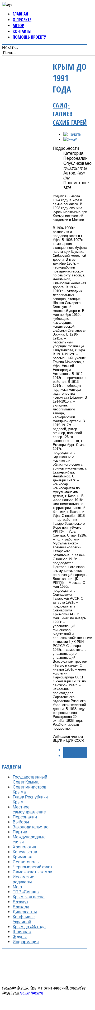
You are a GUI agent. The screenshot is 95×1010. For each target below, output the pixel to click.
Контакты (22, 31)
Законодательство (31, 827)
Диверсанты (25, 911)
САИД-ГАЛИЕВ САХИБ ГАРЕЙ (70, 114)
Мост (17, 886)
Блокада (21, 906)
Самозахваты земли (32, 871)
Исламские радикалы (23, 879)
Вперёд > (71, 755)
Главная (20, 14)
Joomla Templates (31, 993)
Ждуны (20, 936)
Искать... (10, 47)
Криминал (22, 856)
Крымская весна (29, 896)
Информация (26, 941)
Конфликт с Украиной (24, 919)
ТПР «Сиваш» (26, 891)
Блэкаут (20, 901)
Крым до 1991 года (29, 926)
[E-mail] (70, 139)
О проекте (22, 20)
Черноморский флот (32, 866)
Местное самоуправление (29, 809)
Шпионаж (22, 931)
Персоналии (25, 817)
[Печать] (72, 134)
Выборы (21, 822)
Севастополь (26, 861)
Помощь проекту (29, 37)
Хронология (24, 846)
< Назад (70, 750)
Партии (20, 831)
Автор (18, 25)
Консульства (25, 851)
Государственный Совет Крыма (30, 779)
